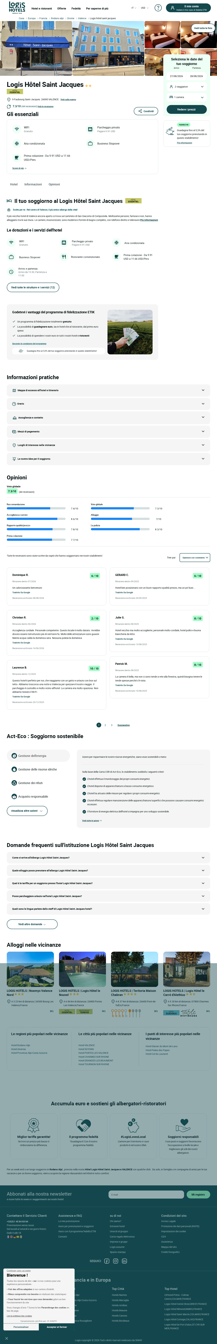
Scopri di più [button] (18, 168)
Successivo (119, 725)
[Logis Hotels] (17, 7)
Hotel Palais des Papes (158, 1050)
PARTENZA (196, 67)
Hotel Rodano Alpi (20, 1045)
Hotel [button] (14, 184)
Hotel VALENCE (86, 1045)
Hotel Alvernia (18, 1049)
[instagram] (116, 1261)
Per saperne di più (97, 8)
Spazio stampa (118, 1252)
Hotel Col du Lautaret (157, 1053)
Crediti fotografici (170, 1252)
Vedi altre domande (30, 924)
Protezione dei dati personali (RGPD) (180, 1226)
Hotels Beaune (119, 1310)
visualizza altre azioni (24, 811)
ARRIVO (176, 67)
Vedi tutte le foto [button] (203, 28)
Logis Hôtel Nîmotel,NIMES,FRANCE (183, 1309)
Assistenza (167, 1241)
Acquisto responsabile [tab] (33, 796)
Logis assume (117, 1246)
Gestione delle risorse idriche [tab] (37, 769)
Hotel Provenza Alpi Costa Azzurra (29, 1052)
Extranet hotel (117, 1226)
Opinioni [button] (54, 184)
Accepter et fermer (57, 1327)
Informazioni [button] (33, 184)
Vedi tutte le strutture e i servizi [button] (33, 287)
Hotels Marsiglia (120, 1300)
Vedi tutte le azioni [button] (90, 820)
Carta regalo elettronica (122, 1236)
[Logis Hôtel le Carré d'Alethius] (186, 968)
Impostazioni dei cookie (173, 1231)
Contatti (62, 1236)
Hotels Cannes (119, 1315)
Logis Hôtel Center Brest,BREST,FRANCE (185, 1303)
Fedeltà (76, 8)
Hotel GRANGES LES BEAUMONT (95, 1060)
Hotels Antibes (119, 1305)
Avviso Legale (168, 1221)
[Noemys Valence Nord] (30, 968)
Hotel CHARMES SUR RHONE (93, 1056)
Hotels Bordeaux (120, 1320)
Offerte (61, 8)
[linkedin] (124, 1261)
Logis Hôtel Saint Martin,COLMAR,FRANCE (186, 1314)
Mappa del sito (169, 1246)
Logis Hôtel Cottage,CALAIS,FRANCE (183, 1319)
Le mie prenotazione (69, 1221)
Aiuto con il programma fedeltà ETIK (77, 1231)
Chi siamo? (115, 1221)
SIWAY (138, 1340)
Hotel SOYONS (86, 1049)
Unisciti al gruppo (119, 1231)
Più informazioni (184, 142)
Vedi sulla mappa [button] (68, 99)
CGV (163, 1236)
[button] (7, 1338)
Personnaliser (21, 1327)
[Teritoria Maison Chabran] (134, 968)
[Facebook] (107, 1261)
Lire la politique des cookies (19, 1315)
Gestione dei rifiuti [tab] (30, 783)
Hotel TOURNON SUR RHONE (93, 1064)
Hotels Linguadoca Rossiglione (75, 1320)
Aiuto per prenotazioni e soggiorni (76, 1226)
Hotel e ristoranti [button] (42, 8)
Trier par (171, 557)
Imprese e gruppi (118, 1241)
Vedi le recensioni (45, 106)
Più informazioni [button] (149, 220)
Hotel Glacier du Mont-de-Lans (161, 1046)
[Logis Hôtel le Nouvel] (82, 968)
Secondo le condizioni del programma (29, 343)
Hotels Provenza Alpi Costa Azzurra (78, 1300)
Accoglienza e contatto (30, 417)
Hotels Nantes (119, 1295)
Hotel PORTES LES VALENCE (93, 1052)
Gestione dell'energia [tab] (32, 756)
